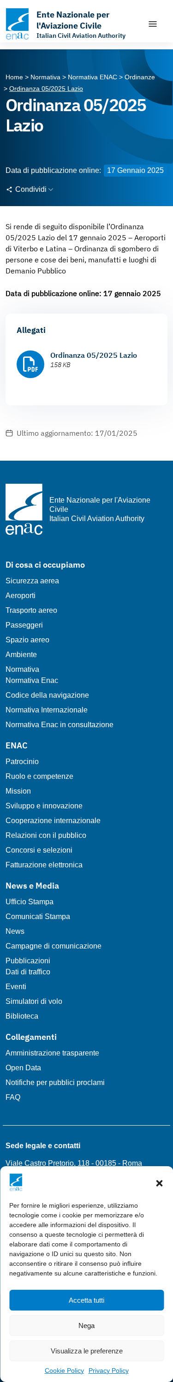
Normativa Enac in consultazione (59, 725)
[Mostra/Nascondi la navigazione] (152, 24)
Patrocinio (22, 761)
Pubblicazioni (28, 961)
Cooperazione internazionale (53, 820)
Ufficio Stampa (30, 902)
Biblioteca (22, 1016)
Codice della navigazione (47, 695)
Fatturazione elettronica (44, 865)
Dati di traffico (28, 972)
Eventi (16, 987)
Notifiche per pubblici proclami (55, 1082)
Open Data (23, 1068)
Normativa (22, 669)
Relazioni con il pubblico (46, 835)
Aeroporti (21, 595)
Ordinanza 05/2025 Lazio (93, 355)
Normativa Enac (32, 680)
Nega (86, 1325)
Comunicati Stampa (38, 916)
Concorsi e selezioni (39, 850)
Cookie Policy (64, 1370)
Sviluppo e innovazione (44, 806)
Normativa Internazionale (47, 710)
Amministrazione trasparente (52, 1053)
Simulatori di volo (34, 1001)
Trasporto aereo (31, 610)
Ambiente (21, 654)
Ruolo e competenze (39, 776)
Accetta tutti (86, 1300)
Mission (18, 791)
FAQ (13, 1097)
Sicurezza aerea (32, 581)
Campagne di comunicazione (53, 946)
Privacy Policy (109, 1370)
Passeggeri (24, 625)
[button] (159, 1182)
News (15, 931)
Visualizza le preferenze (87, 1351)
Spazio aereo (27, 640)
